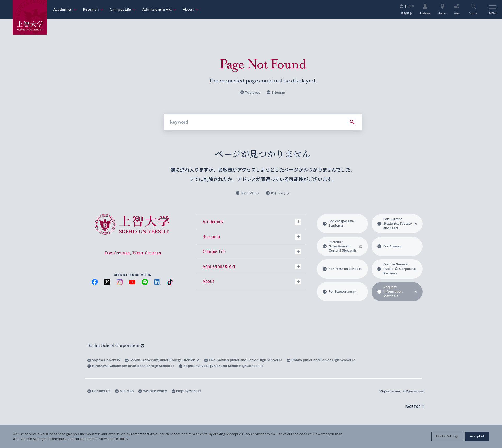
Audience (425, 13)
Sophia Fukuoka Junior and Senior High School (221, 366)
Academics (65, 9)
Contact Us (101, 391)
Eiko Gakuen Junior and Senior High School (244, 360)
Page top (412, 407)
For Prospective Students (341, 223)
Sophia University (106, 360)
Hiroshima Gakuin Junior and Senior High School (131, 366)
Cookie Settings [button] (447, 436)
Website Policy (155, 391)
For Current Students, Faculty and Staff (397, 223)
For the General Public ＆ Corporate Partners (399, 268)
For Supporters (341, 291)
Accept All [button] (477, 436)
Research (93, 9)
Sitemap (278, 92)
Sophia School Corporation (113, 345)
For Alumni (392, 246)
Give (456, 13)
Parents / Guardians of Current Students (343, 246)
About (191, 9)
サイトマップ (280, 193)
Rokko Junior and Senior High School (322, 360)
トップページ (250, 193)
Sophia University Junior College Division (163, 360)
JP (406, 6)
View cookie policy (113, 439)
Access (442, 13)
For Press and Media (345, 268)
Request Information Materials (393, 291)
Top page (252, 92)
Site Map (127, 391)
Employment (187, 391)
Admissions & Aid (159, 9)
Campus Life (123, 9)
